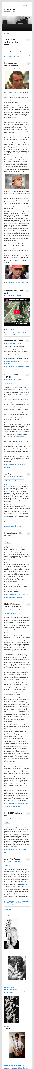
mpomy (18, 47)
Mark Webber (12, 871)
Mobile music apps (9, 987)
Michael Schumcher (22, 805)
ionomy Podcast (22, 25)
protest (10, 56)
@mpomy (7, 25)
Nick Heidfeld (14, 851)
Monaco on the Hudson (13, 340)
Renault (10, 466)
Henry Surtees (14, 805)
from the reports (23, 884)
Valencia (6, 806)
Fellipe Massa (25, 594)
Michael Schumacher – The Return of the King (13, 605)
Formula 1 (21, 55)
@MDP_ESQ (14, 25)
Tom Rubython (18, 92)
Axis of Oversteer (10, 329)
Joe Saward (26, 55)
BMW (19, 594)
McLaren (13, 596)
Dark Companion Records (10, 989)
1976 (19, 282)
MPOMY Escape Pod (20, 29)
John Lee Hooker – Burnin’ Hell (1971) (13, 986)
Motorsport (11, 55)
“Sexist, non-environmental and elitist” (11, 41)
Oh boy (22, 51)
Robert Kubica (15, 466)
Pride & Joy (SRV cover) (10, 992)
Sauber (6, 597)
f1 (18, 55)
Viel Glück (11, 806)
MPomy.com (9, 9)
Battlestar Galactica (17, 1065)
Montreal (6, 56)
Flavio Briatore (10, 505)
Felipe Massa (22, 803)
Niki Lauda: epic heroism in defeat (11, 64)
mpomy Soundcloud (9, 29)
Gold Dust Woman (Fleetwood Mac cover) (14, 991)
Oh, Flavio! (8, 474)
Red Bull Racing (18, 596)
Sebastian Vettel (22, 466)
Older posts (7, 909)
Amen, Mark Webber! (12, 859)
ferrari (27, 803)
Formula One (25, 282)
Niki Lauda (6, 284)
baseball (7, 1065)
